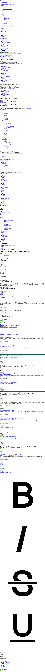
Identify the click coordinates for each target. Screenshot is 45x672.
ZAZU (3, 203)
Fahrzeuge (3, 41)
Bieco (3, 179)
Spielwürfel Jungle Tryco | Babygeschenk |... (6, 383)
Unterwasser (5, 117)
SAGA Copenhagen (5, 187)
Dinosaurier (5, 115)
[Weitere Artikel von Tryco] (1, 248)
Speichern (2, 333)
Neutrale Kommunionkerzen (10, 127)
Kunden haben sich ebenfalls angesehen (12, 334)
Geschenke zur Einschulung (6, 167)
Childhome (3, 184)
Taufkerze (5, 128)
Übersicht (5, 17)
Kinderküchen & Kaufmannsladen (7, 40)
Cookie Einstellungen (5, 660)
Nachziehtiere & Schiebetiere (8, 230)
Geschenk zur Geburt (5, 161)
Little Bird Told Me (5, 186)
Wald (4, 114)
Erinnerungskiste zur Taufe (7, 146)
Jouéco (3, 181)
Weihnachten (4, 163)
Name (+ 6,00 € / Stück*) (3, 260)
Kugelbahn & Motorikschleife (6, 42)
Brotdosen (3, 156)
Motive (7, 122)
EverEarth (3, 176)
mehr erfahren (10, 55)
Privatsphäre (5, 22)
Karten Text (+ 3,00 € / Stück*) (4, 277)
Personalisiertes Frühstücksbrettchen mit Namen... (7, 410)
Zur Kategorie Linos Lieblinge (4, 109)
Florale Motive (6, 113)
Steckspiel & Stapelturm (7, 226)
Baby (3, 232)
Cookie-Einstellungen (5, 2)
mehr (28, 296)
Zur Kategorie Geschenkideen (4, 160)
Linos (4, 112)
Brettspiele (3, 46)
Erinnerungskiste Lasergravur (6, 58)
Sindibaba (3, 194)
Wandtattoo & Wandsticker (6, 94)
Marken (3, 237)
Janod (3, 196)
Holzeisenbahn (6, 219)
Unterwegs (3, 77)
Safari (4, 137)
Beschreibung (2, 295)
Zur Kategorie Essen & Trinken (4, 154)
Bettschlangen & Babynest (5, 91)
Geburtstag (5, 141)
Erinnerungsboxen (4, 231)
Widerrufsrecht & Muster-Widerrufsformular (8, 4)
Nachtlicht (3, 93)
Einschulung (5, 140)
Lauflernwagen (4, 44)
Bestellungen (5, 20)
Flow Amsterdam (4, 180)
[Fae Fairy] (2, 463)
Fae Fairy (1, 464)
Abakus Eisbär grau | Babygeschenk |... (5, 401)
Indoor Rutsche (4, 49)
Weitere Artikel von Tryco (5, 312)
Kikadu (3, 200)
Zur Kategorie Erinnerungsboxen (5, 56)
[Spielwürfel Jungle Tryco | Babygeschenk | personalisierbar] (8, 382)
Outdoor (3, 234)
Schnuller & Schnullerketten (6, 76)
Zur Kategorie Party (3, 102)
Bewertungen (2, 323)
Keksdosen (5, 166)
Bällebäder (5, 223)
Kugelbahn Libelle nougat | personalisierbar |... (6, 374)
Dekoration (3, 92)
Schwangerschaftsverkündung (6, 168)
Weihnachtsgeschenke (7, 164)
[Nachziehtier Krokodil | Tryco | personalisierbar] (7, 427)
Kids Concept (4, 193)
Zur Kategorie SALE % (3, 205)
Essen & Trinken (4, 236)
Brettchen (3, 239)
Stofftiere (3, 50)
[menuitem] (23, 2)
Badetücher (3, 81)
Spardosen (3, 95)
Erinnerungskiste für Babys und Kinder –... (6, 364)
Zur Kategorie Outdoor (3, 105)
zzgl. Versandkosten (6, 255)
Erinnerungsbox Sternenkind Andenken (7, 59)
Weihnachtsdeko (6, 165)
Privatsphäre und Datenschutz (6, 662)
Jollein (3, 177)
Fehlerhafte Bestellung (5, 661)
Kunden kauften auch (3, 334)
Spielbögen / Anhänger (5, 70)
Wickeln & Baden (4, 80)
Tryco (3, 188)
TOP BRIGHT (4, 202)
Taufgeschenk (4, 162)
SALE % (3, 238)
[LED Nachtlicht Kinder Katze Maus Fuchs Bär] (7, 345)
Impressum (3, 6)
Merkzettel (5, 21)
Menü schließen (4, 15)
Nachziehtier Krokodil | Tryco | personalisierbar (6, 428)
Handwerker (4, 47)
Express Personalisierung (3, 280)
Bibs (2, 175)
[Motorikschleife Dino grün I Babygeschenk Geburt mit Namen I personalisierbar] (11, 355)
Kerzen (3, 120)
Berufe (5, 111)
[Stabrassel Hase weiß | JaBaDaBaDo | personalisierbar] (8, 436)
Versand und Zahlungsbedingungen (7, 3)
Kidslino (3, 201)
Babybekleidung (4, 66)
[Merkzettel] (2, 13)
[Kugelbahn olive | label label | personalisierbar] (7, 336)
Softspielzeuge (4, 69)
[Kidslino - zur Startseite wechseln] (7, 9)
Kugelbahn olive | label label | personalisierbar (6, 337)
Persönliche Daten (6, 18)
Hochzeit (5, 145)
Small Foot (3, 199)
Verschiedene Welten (7, 119)
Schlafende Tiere (6, 118)
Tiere (6, 124)
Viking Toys (4, 192)
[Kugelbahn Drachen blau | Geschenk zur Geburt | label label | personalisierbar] (11, 454)
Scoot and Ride (4, 191)
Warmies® (3, 195)
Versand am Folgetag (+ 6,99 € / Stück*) (7, 281)
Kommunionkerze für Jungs (9, 125)
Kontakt (3, 663)
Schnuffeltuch (4, 75)
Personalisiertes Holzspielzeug (6, 48)
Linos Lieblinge (4, 235)
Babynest (3, 74)
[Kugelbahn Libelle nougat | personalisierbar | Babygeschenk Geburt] (10, 373)
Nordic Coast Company (5, 198)
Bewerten (1, 294)
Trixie (3, 183)
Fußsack (3, 78)
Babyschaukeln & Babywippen (6, 67)
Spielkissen (3, 96)
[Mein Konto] (3, 14)
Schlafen (3, 72)
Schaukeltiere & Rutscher (5, 45)
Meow (3, 190)
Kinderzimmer (4, 233)
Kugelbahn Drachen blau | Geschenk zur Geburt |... (7, 455)
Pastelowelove (4, 178)
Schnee (5, 116)
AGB (3, 5)
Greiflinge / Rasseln (5, 68)
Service (3, 240)
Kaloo (3, 189)
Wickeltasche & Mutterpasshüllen (6, 79)
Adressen (5, 19)
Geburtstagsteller (4, 139)
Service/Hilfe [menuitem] (7, 3)
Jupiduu (3, 185)
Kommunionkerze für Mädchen (10, 126)
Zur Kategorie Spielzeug (3, 38)
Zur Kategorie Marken (3, 174)
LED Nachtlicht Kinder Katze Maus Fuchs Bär (6, 346)
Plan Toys (3, 182)
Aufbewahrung (4, 90)
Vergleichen (2, 292)
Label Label (3, 197)
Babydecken (4, 73)
